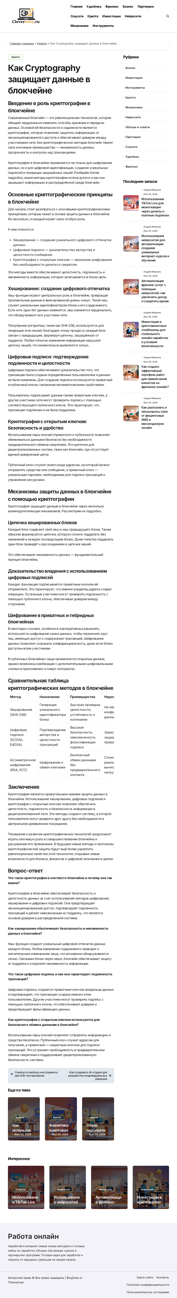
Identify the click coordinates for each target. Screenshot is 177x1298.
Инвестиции (111, 16)
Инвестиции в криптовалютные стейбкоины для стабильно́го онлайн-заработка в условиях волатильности (154, 334)
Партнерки (146, 6)
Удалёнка (93, 6)
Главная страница (22, 43)
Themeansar (16, 1282)
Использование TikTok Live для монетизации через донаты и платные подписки (155, 207)
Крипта (92, 16)
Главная (76, 6)
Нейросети (133, 16)
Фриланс (111, 6)
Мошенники (79, 26)
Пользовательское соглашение (148, 1292)
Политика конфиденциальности (148, 1284)
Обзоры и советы (137, 127)
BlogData (73, 1277)
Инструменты (103, 26)
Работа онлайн (33, 1236)
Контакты (162, 1277)
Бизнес (128, 6)
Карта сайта (145, 1277)
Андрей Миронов (152, 190)
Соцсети (77, 16)
